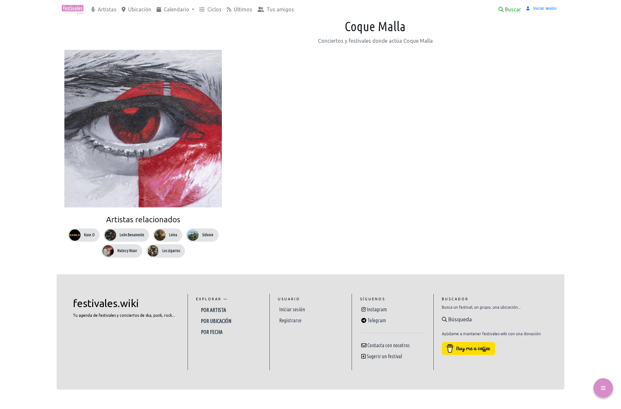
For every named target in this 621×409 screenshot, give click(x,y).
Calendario (176, 9)
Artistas (106, 9)
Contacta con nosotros (388, 345)
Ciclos (214, 9)
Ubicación (139, 9)
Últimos (242, 9)
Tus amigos (279, 9)
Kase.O (89, 235)
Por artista (213, 310)
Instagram (377, 309)
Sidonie (207, 235)
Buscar (513, 9)
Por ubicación (216, 321)
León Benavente (132, 235)
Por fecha (212, 332)
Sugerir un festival (384, 356)
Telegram (376, 320)
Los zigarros (171, 251)
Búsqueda (459, 319)
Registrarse (290, 320)
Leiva (173, 235)
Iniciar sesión (292, 309)
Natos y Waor (127, 251)
